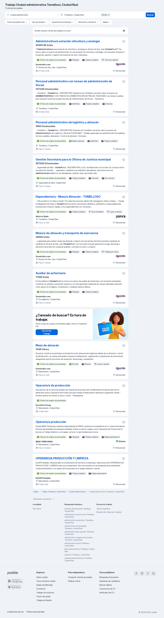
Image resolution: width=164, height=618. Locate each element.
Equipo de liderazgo (44, 585)
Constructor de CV (107, 589)
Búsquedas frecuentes (42, 499)
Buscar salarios (105, 585)
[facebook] (136, 573)
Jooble (154, 612)
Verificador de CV (106, 592)
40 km (104, 15)
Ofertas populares (103, 509)
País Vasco (37, 509)
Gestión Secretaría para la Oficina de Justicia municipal (73, 159)
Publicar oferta (74, 581)
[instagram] (142, 573)
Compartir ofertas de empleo (80, 577)
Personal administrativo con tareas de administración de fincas (74, 83)
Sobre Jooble (42, 577)
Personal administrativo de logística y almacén (67, 122)
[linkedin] (153, 573)
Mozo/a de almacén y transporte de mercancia (67, 233)
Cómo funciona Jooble (45, 581)
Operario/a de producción (53, 385)
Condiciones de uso (15, 612)
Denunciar (120, 71)
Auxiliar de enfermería (51, 273)
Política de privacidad (35, 612)
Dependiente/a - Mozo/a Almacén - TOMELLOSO (68, 196)
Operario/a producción (51, 422)
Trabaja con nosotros (45, 592)
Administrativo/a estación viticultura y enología (68, 41)
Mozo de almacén (47, 345)
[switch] (124, 31)
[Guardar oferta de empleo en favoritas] (123, 41)
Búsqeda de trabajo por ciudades (109, 512)
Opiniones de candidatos (109, 581)
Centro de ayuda (43, 596)
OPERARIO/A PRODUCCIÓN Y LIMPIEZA (62, 458)
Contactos (40, 589)
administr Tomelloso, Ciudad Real (77, 555)
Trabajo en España (44, 600)
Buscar (150, 15)
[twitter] (147, 573)
